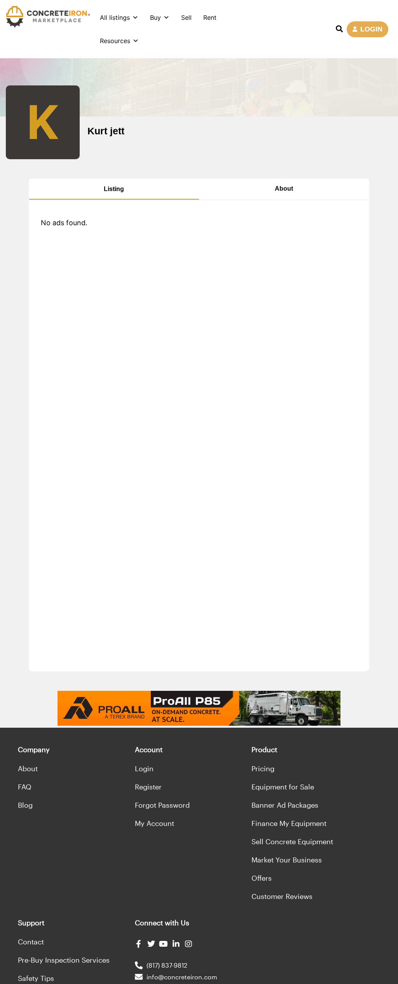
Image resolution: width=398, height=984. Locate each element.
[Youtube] (164, 944)
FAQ (24, 786)
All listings (115, 17)
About (284, 188)
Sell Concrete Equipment (292, 841)
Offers (261, 878)
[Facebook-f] (139, 944)
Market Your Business (286, 859)
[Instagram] (188, 944)
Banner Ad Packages (284, 805)
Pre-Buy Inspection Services (64, 960)
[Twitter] (151, 944)
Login (144, 768)
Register (148, 786)
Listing (114, 189)
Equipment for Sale (282, 786)
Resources (115, 41)
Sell (186, 17)
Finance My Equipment (288, 823)
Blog (25, 805)
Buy (155, 17)
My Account (154, 823)
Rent (209, 17)
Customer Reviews (281, 896)
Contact (31, 941)
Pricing (262, 768)
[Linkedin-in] (176, 944)
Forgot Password (162, 805)
